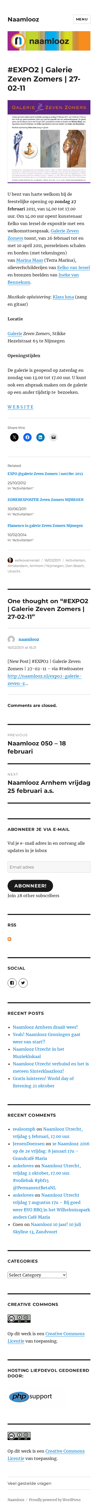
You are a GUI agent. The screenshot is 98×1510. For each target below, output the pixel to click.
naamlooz (29, 639)
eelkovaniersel (27, 560)
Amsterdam (18, 566)
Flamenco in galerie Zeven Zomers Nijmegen (45, 526)
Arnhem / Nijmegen (47, 566)
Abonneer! (30, 886)
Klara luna (63, 296)
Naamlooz (23, 19)
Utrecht (14, 571)
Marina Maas (29, 260)
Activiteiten (75, 560)
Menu (82, 19)
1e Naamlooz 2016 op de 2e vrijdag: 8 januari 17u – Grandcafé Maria (51, 1151)
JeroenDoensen (29, 1143)
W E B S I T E (20, 407)
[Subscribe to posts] (9, 938)
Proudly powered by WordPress (55, 1500)
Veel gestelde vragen (29, 1483)
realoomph (24, 1129)
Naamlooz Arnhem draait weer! (45, 1027)
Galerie (15, 333)
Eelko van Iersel (73, 267)
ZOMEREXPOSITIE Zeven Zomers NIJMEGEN (45, 500)
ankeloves (23, 1165)
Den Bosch (74, 566)
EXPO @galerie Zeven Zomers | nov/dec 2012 (45, 474)
